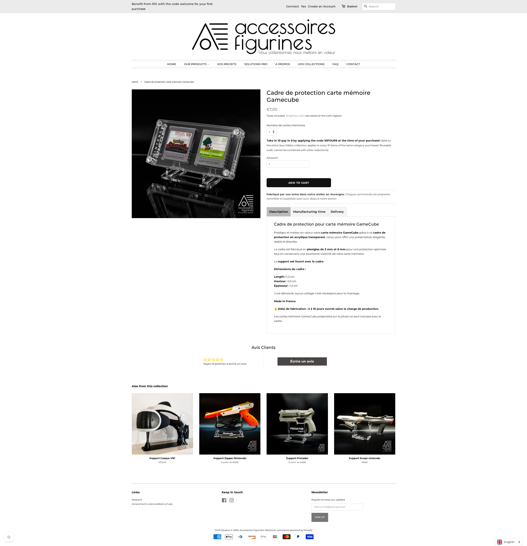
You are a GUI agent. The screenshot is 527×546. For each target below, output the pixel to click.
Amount (272, 157)
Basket (352, 6)
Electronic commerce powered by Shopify (288, 530)
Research (137, 499)
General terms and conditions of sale (152, 504)
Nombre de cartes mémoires (286, 125)
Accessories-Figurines (252, 530)
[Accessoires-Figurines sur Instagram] (231, 501)
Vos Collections (311, 64)
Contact (353, 64)
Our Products (195, 64)
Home (171, 64)
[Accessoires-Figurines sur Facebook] (224, 501)
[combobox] (509, 542)
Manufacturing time (309, 212)
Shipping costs (295, 115)
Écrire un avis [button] (302, 361)
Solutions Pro (255, 64)
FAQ (335, 64)
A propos (282, 64)
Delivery (337, 212)
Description (278, 212)
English (509, 542)
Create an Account (322, 6)
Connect (292, 6)
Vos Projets (226, 64)
